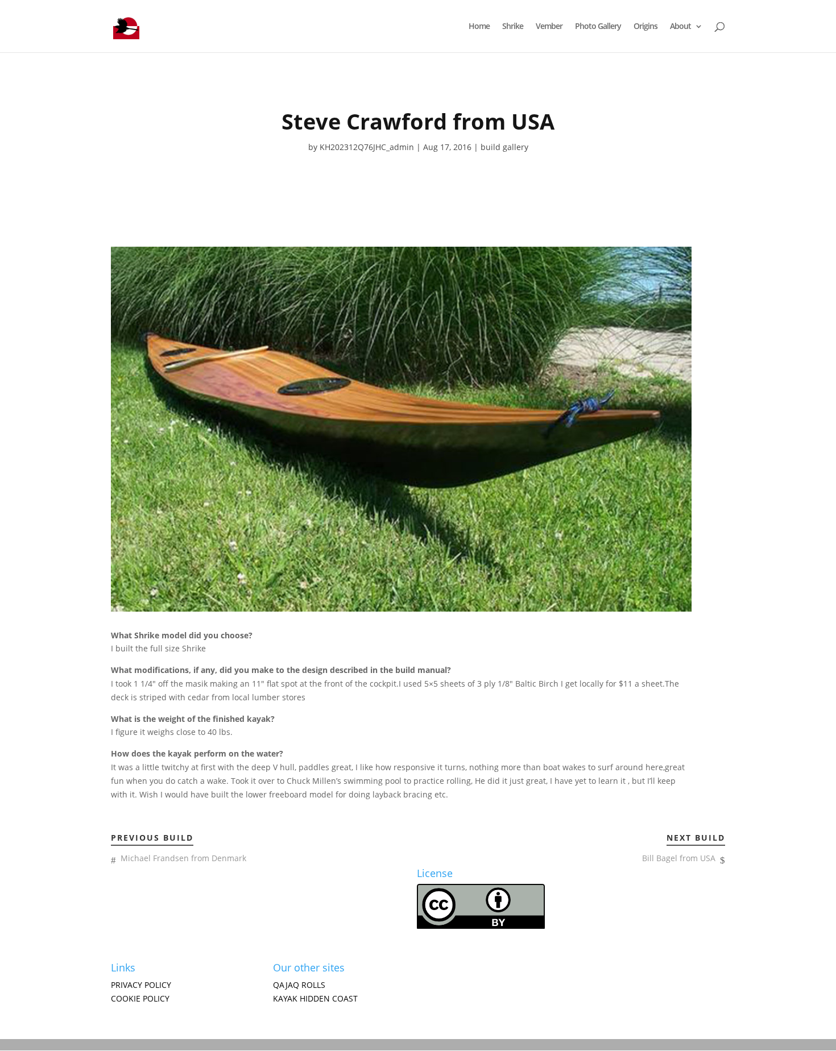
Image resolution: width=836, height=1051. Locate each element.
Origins (645, 26)
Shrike (512, 26)
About (680, 26)
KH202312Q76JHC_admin (367, 147)
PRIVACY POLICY (141, 984)
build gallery (504, 147)
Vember (549, 26)
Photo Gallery (598, 26)
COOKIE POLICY (140, 998)
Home (479, 26)
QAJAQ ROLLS (299, 984)
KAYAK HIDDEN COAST (315, 998)
